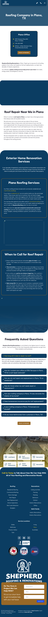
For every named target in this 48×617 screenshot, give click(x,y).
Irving (35, 524)
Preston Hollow (13, 530)
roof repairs (17, 65)
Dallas (13, 524)
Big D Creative (35, 610)
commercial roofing (34, 201)
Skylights (12, 508)
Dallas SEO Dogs (28, 612)
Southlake (35, 530)
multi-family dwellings (10, 190)
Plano (35, 527)
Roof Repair (12, 497)
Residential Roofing (12, 489)
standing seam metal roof (11, 133)
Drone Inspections (13, 503)
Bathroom (35, 497)
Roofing (12, 486)
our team (27, 117)
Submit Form (40, 601)
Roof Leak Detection (12, 505)
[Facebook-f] (19, 537)
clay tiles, (40, 131)
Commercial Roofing (12, 492)
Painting (35, 495)
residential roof (15, 193)
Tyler (13, 532)
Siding (35, 505)
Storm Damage (12, 495)
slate (35, 131)
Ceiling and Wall (35, 489)
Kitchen (35, 500)
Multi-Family (35, 509)
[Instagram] (28, 537)
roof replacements (29, 65)
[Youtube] (24, 537)
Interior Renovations (35, 512)
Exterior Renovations (35, 503)
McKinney (13, 527)
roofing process (16, 139)
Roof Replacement (12, 500)
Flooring (35, 492)
